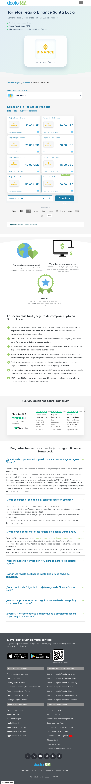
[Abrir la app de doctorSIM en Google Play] (40, 656)
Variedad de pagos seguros (62, 264)
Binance (26, 83)
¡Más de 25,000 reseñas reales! (59, 748)
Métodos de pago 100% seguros (60, 727)
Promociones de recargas (17, 674)
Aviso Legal (44, 777)
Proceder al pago (64, 199)
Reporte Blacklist (13, 714)
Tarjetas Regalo (13, 83)
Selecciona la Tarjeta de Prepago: (29, 106)
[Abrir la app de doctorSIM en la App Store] (17, 656)
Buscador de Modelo (15, 710)
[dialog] (7, 782)
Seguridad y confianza (55, 723)
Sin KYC (44, 298)
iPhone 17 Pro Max (16, 727)
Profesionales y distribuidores (58, 731)
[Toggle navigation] (80, 3)
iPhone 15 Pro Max (16, 736)
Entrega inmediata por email (26, 265)
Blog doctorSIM (53, 740)
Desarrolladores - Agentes (59, 736)
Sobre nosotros (53, 744)
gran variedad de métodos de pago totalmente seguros (60, 538)
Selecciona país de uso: (17, 90)
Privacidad (34, 777)
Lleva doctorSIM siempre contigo (29, 639)
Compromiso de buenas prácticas (60, 719)
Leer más (34, 224)
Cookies (55, 777)
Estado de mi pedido (55, 710)
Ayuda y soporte (53, 714)
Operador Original (14, 719)
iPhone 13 (13, 723)
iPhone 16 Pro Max (16, 731)
